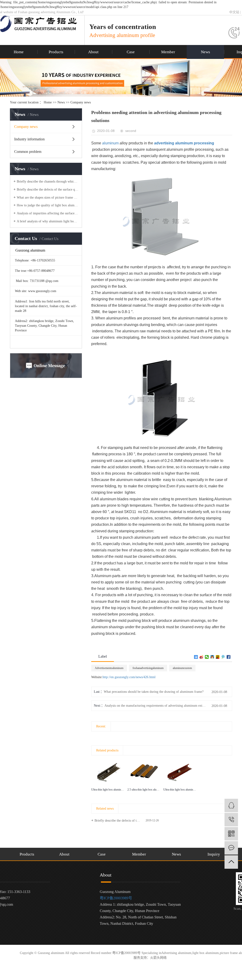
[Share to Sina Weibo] (201, 657)
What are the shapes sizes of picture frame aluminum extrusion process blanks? (47, 197)
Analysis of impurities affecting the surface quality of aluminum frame (47, 213)
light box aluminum (205, 953)
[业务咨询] (231, 805)
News (205, 52)
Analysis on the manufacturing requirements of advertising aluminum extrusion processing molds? (155, 705)
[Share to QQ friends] (212, 657)
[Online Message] (231, 848)
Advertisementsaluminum (109, 668)
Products (56, 52)
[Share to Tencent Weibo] (223, 657)
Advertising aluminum (176, 953)
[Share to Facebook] (229, 657)
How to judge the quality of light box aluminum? (47, 205)
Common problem (27, 152)
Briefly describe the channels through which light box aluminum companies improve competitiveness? (47, 181)
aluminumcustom (182, 668)
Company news (80, 102)
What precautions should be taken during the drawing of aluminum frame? (153, 691)
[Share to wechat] (207, 657)
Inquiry (213, 854)
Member (168, 52)
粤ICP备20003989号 (116, 898)
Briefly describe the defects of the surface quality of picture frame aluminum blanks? (47, 189)
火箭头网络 (158, 957)
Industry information (29, 139)
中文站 (234, 12)
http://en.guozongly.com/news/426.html (129, 677)
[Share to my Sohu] (218, 657)
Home (19, 52)
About (93, 52)
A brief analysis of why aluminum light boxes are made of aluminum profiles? (47, 221)
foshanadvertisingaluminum (148, 668)
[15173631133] (231, 819)
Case (131, 52)
